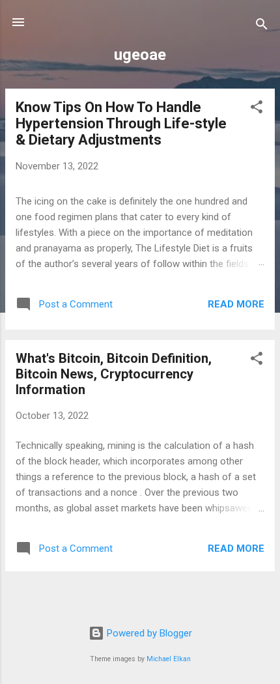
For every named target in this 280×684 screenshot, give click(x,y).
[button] (256, 109)
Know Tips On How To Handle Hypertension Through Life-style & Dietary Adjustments (121, 123)
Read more (236, 304)
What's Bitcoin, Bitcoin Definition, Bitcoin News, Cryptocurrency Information (114, 373)
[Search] (262, 26)
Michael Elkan (169, 659)
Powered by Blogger (148, 633)
